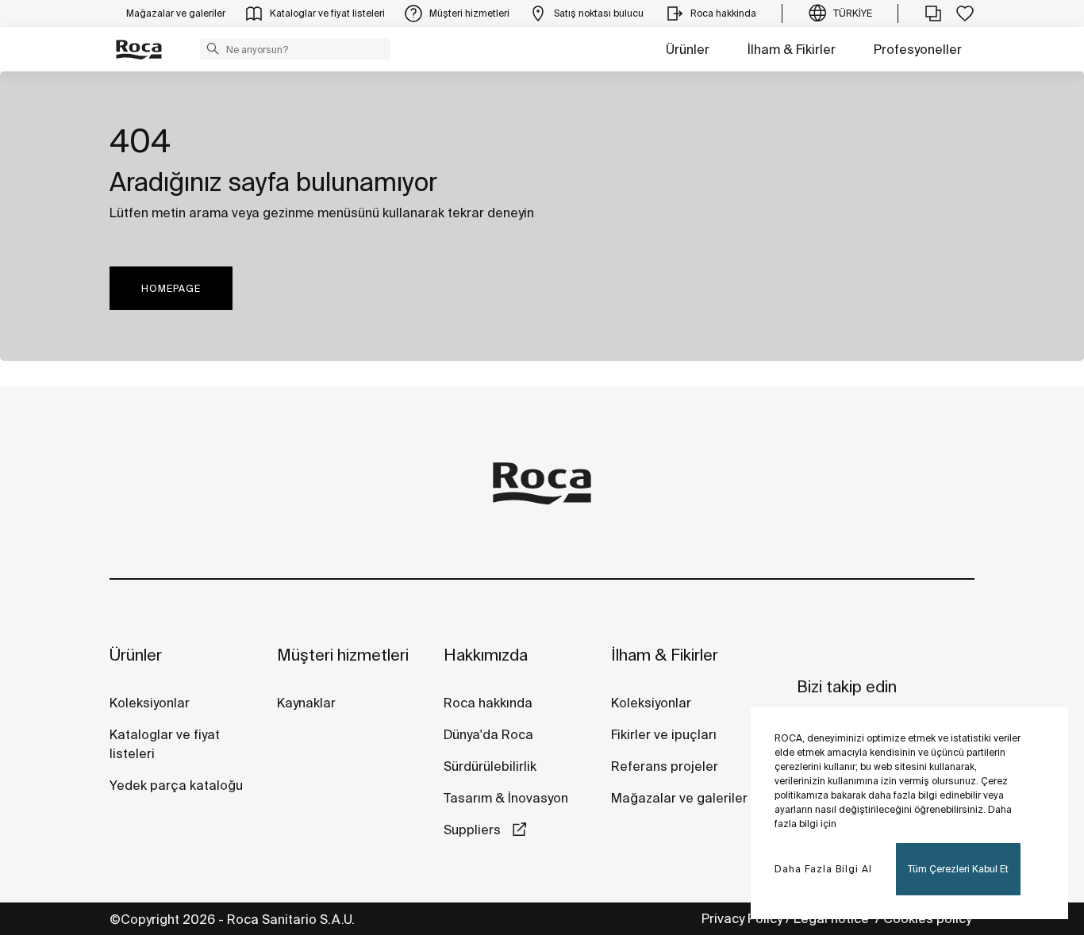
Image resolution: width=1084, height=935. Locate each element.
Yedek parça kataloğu (176, 785)
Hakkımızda (486, 655)
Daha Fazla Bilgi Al (823, 869)
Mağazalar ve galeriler (679, 798)
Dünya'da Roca (488, 734)
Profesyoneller (918, 49)
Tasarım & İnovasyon (506, 798)
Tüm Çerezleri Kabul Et (958, 869)
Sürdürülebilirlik (490, 766)
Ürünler (687, 49)
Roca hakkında (488, 703)
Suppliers (474, 829)
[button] (213, 48)
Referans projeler (664, 766)
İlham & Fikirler (792, 49)
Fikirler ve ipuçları (664, 734)
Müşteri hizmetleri (343, 655)
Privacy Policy (742, 918)
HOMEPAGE (171, 288)
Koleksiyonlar (150, 703)
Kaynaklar (306, 703)
